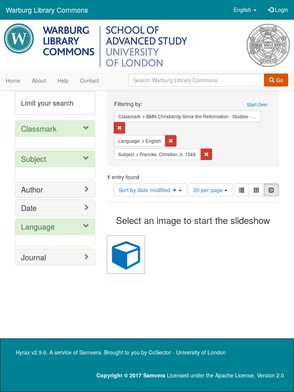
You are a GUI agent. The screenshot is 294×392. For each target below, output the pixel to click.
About (39, 80)
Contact (89, 80)
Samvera (90, 352)
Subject (33, 158)
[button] (245, 9)
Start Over (257, 104)
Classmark (39, 128)
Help (63, 80)
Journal (33, 257)
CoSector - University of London (187, 352)
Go (278, 80)
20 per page (208, 190)
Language (38, 226)
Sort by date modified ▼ (149, 190)
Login (280, 9)
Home (13, 80)
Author (32, 189)
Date (29, 207)
